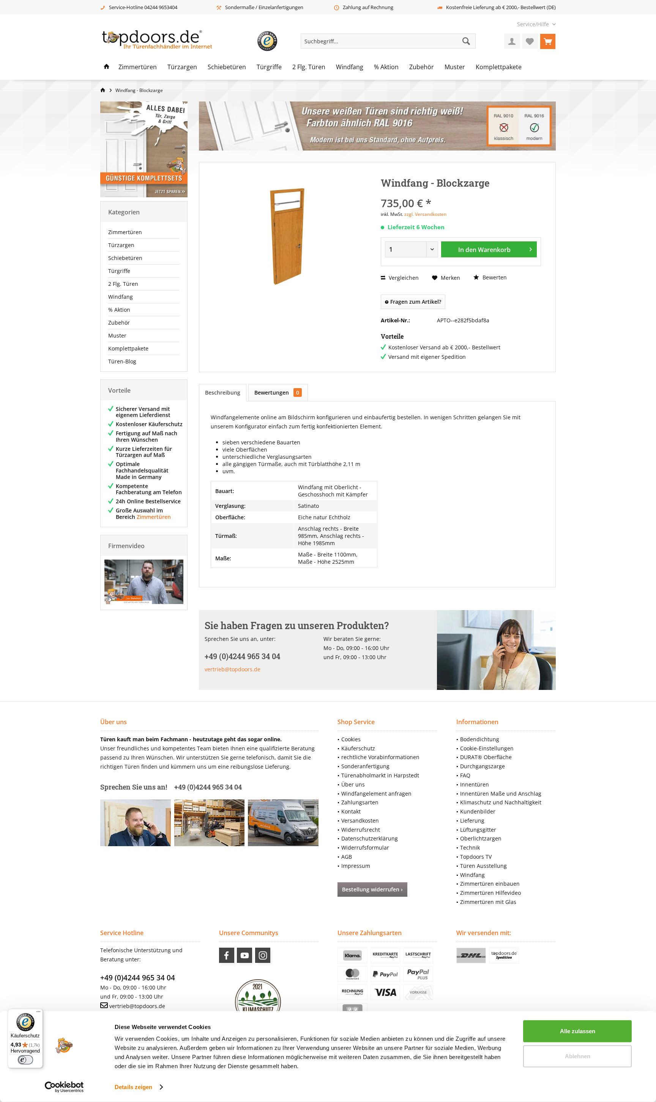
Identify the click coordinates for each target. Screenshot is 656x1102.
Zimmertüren (125, 232)
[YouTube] (244, 955)
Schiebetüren (125, 258)
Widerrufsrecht (360, 829)
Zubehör (119, 322)
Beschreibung (222, 392)
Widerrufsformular (365, 847)
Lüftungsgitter (478, 829)
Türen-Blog (122, 361)
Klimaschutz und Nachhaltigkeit (500, 802)
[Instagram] (262, 955)
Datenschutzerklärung (369, 838)
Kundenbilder (477, 811)
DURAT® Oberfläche (486, 757)
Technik (470, 847)
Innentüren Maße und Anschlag (500, 793)
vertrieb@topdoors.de (232, 669)
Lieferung (472, 820)
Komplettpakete (128, 348)
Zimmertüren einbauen (490, 883)
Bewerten (494, 277)
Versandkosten (360, 820)
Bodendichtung (479, 739)
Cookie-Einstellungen (487, 748)
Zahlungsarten (359, 802)
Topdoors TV (476, 856)
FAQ (465, 775)
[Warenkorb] (548, 41)
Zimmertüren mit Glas (488, 901)
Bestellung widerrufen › (372, 889)
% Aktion (119, 309)
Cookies (351, 739)
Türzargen (121, 245)
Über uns (353, 784)
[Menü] (38, 1013)
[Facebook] (226, 955)
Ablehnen (577, 1056)
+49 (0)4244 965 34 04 (137, 978)
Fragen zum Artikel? (415, 301)
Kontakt (351, 811)
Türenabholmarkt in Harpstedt (380, 775)
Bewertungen (276, 392)
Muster (117, 335)
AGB (346, 856)
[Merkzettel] (530, 41)
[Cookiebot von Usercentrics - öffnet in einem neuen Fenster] (64, 1087)
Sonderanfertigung (365, 766)
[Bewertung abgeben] (461, 193)
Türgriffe (119, 270)
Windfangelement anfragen (376, 793)
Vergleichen (403, 277)
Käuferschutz (358, 748)
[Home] (106, 67)
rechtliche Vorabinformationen (380, 757)
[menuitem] (533, 24)
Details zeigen (133, 1087)
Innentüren (474, 784)
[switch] (25, 1059)
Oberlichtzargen (480, 838)
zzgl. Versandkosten (425, 214)
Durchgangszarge (482, 766)
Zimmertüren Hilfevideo (490, 892)
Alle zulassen (577, 1031)
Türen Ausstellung (483, 865)
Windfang (120, 296)
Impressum (355, 865)
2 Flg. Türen (123, 283)
